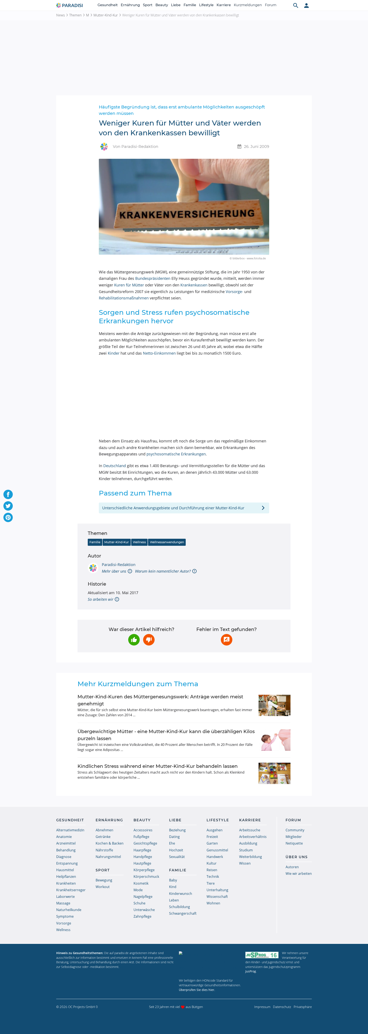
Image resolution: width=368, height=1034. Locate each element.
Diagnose (63, 856)
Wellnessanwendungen (167, 542)
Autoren (292, 867)
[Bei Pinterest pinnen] (8, 517)
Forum (270, 5)
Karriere (224, 5)
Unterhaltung (217, 890)
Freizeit (212, 836)
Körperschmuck (146, 876)
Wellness (139, 542)
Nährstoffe (104, 850)
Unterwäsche (144, 909)
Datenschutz (282, 1007)
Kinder (113, 353)
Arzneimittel (66, 843)
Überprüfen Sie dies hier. (197, 990)
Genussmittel (217, 850)
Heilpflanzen (66, 876)
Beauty (161, 5)
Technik (213, 876)
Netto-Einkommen (159, 353)
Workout (103, 886)
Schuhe (139, 903)
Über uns (297, 857)
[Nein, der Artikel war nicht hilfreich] (149, 640)
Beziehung (177, 830)
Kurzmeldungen (248, 5)
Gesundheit (108, 5)
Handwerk (215, 856)
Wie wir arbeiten (299, 873)
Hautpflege (142, 863)
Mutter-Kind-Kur (105, 15)
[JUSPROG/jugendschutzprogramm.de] (262, 954)
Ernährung (130, 5)
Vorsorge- (234, 291)
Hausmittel (65, 870)
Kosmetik (141, 883)
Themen (75, 15)
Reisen (212, 870)
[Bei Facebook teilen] (8, 494)
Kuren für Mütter (129, 284)
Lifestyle (206, 5)
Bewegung (104, 880)
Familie (190, 5)
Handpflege (143, 856)
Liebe (176, 5)
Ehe (172, 843)
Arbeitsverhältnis (253, 836)
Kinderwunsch (180, 893)
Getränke (103, 836)
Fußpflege (141, 836)
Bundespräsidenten (152, 278)
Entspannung (67, 863)
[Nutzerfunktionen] (306, 5)
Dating (174, 836)
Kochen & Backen (110, 843)
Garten (212, 843)
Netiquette (294, 843)
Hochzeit (176, 850)
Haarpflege (142, 850)
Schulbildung (179, 906)
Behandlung (66, 850)
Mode (138, 890)
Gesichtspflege (145, 843)
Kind (172, 886)
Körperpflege (144, 870)
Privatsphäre (303, 1007)
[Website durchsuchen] (295, 5)
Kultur (212, 863)
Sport (147, 5)
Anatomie (64, 836)
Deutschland (114, 465)
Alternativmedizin (70, 830)
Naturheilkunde (68, 909)
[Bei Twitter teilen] (8, 506)
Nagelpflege (143, 896)
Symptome (65, 916)
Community (295, 830)
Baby (173, 880)
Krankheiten (66, 883)
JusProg (250, 971)
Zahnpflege (142, 916)
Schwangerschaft (183, 913)
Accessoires (143, 830)
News (60, 15)
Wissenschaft (217, 896)
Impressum (262, 1007)
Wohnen (213, 903)
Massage (63, 903)
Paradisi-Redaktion (118, 564)
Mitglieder (294, 836)
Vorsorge (63, 923)
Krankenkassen (193, 284)
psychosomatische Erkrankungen (176, 453)
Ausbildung (248, 843)
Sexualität (177, 856)
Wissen (245, 863)
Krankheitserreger (71, 890)
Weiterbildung (250, 856)
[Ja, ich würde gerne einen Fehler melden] (226, 640)
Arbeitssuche (249, 830)
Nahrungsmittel (108, 856)
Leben (174, 900)
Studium (246, 850)
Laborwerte (65, 896)
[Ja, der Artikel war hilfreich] (134, 640)
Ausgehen (215, 830)
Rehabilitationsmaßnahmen (124, 297)
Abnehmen (104, 830)
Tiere (211, 883)
